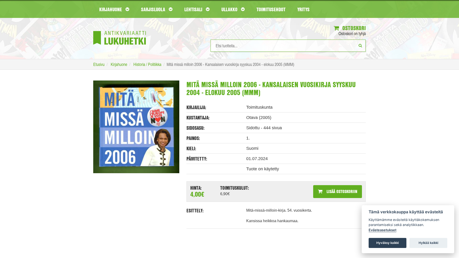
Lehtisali (193, 9)
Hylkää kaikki (428, 243)
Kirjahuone (111, 9)
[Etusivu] (119, 30)
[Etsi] (360, 45)
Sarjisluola (153, 9)
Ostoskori (353, 28)
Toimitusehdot (271, 9)
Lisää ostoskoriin (341, 191)
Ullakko (230, 9)
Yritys (303, 9)
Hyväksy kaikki (387, 243)
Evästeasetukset (382, 230)
